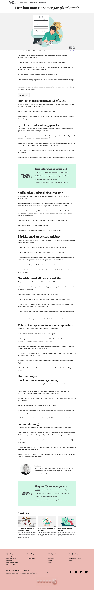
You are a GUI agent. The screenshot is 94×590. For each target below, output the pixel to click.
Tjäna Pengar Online (11, 558)
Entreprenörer (51, 556)
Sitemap (71, 560)
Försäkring (29, 556)
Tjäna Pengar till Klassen (12, 564)
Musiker (50, 560)
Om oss (71, 556)
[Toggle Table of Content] (26, 95)
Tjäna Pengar (23, 2)
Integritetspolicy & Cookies (75, 558)
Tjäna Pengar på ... (10, 560)
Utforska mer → (72, 513)
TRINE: (37, 182)
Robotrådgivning (31, 558)
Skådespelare (51, 558)
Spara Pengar (33, 2)
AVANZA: (37, 172)
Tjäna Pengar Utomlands (12, 562)
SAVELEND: (38, 179)
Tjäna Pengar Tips (10, 556)
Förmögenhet (42, 2)
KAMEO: (37, 176)
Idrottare (50, 562)
